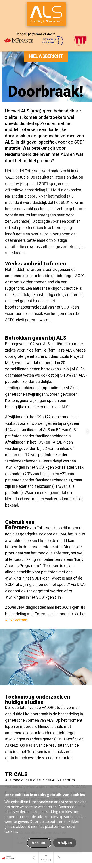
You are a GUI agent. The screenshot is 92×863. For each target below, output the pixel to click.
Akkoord (39, 843)
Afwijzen (65, 843)
